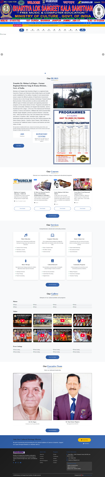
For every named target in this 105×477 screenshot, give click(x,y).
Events (54, 454)
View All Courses (52, 215)
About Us (42, 454)
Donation (55, 460)
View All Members (52, 430)
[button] (40, 73)
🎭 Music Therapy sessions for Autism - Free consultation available (43, 25)
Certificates (55, 456)
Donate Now (85, 439)
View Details (22, 208)
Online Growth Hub (88, 475)
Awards (55, 458)
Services (42, 458)
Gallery (41, 462)
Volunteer (87, 443)
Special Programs (44, 460)
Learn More (18, 145)
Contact (55, 462)
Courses (42, 456)
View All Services (52, 284)
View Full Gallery (52, 357)
